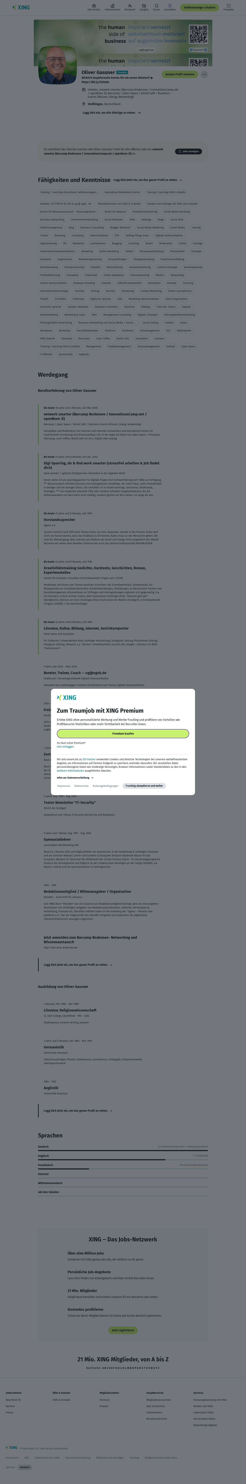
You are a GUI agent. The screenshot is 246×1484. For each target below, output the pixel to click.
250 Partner (89, 759)
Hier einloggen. (65, 746)
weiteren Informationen (70, 770)
